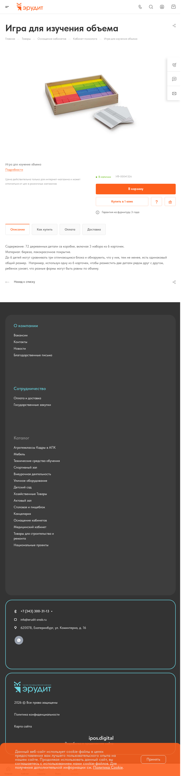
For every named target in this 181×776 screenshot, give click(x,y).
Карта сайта (23, 726)
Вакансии (21, 335)
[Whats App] (19, 640)
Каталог (21, 437)
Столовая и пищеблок (29, 507)
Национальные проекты (31, 545)
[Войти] (162, 7)
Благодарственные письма (33, 355)
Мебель (19, 454)
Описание (17, 229)
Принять (153, 759)
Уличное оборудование (30, 481)
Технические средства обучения (37, 461)
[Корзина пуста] (173, 7)
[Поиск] (151, 7)
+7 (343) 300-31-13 (35, 611)
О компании (26, 325)
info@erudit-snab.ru (34, 619)
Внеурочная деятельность (32, 474)
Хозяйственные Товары (30, 494)
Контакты (20, 342)
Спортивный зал (25, 467)
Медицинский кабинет (30, 527)
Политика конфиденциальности (37, 714)
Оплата (70, 229)
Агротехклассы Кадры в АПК (35, 448)
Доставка (94, 229)
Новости (20, 349)
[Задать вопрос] (156, 201)
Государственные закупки (32, 405)
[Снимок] (90, 100)
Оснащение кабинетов (30, 520)
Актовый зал (23, 500)
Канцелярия (22, 514)
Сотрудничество (30, 388)
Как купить (45, 229)
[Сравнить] (170, 201)
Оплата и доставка (27, 398)
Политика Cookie (108, 767)
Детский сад (23, 487)
